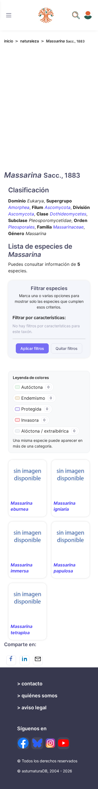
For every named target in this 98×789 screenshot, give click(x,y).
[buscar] (76, 15)
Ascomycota (58, 207)
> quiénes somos (37, 695)
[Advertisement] (49, 112)
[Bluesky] (37, 743)
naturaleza (29, 41)
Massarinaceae (68, 227)
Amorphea (18, 207)
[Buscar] (9, 15)
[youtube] (63, 743)
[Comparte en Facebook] (11, 660)
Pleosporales (21, 227)
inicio (8, 41)
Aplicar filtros (32, 348)
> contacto (29, 683)
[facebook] (23, 743)
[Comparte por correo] (38, 660)
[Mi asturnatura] (88, 15)
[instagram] (50, 743)
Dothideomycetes (68, 214)
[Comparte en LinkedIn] (24, 660)
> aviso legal (32, 707)
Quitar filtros (67, 348)
